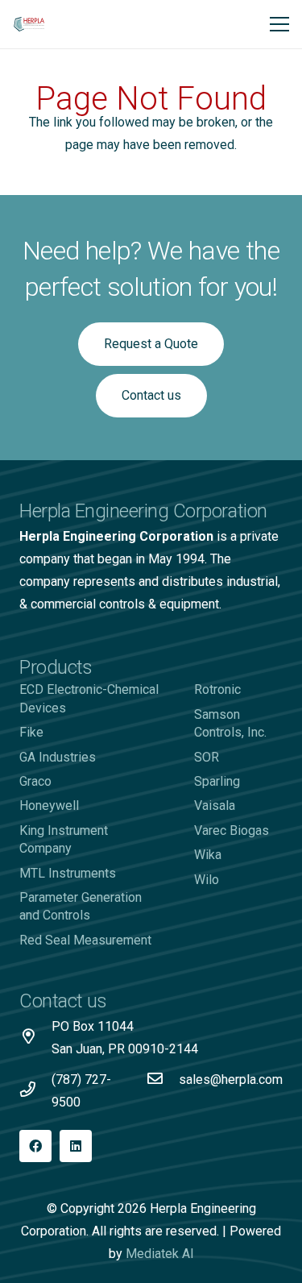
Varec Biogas (231, 830)
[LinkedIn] (76, 1146)
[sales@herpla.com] (163, 1080)
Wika (207, 854)
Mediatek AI (160, 1253)
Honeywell (49, 805)
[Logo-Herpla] (29, 24)
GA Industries (57, 757)
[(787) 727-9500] (35, 1091)
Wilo (206, 879)
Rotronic (217, 689)
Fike (31, 732)
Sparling (217, 781)
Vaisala (214, 805)
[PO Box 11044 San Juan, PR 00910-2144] (35, 1038)
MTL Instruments (67, 873)
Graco (35, 781)
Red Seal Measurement (85, 940)
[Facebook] (35, 1146)
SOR (206, 757)
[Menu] (279, 24)
